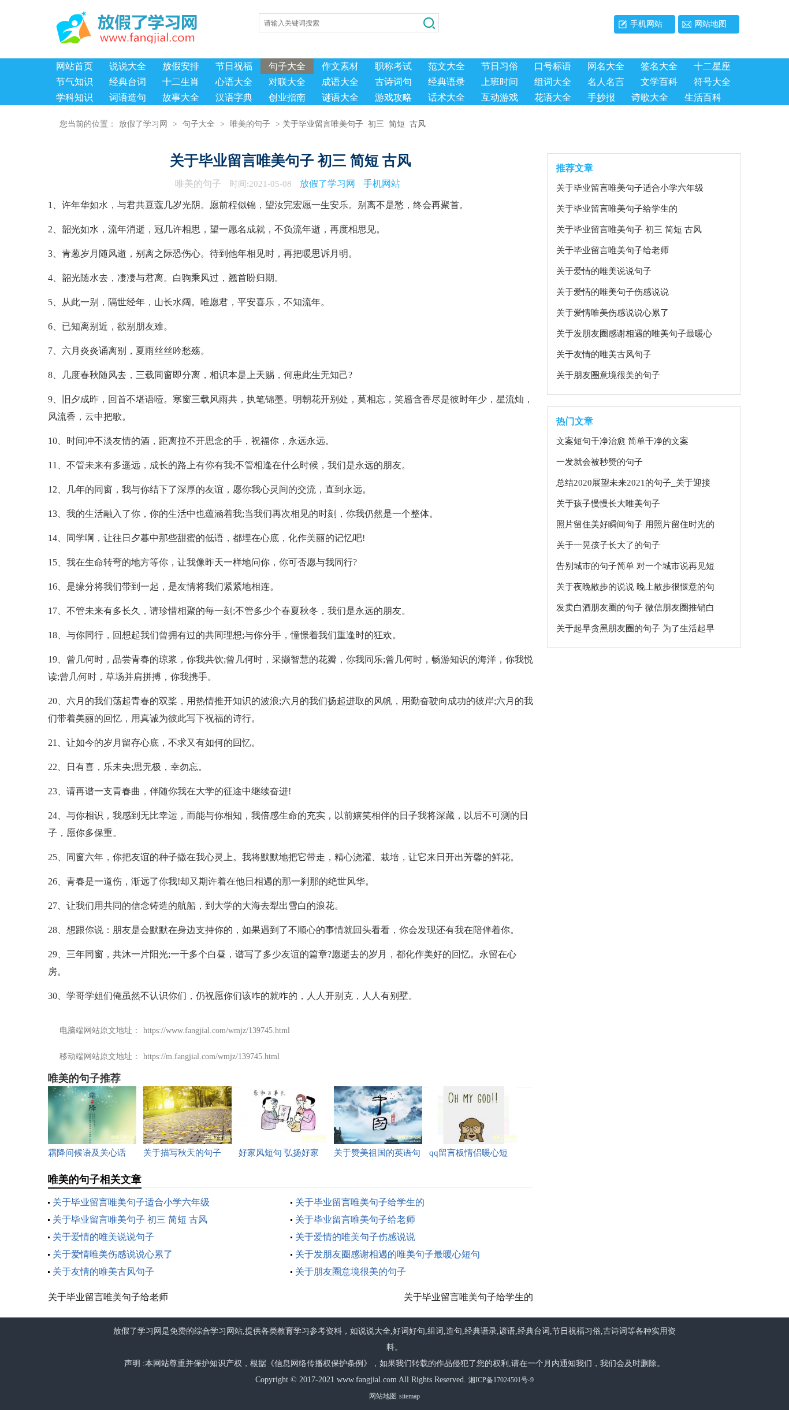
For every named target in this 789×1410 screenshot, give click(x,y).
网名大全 (605, 66)
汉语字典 (233, 97)
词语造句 (127, 97)
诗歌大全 (649, 97)
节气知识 (74, 82)
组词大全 (552, 82)
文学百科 (659, 82)
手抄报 (601, 97)
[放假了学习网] (82, 24)
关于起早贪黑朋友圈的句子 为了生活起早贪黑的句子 (635, 629)
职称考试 (393, 66)
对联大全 (287, 82)
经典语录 (446, 82)
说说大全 (127, 66)
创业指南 (287, 97)
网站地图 (710, 24)
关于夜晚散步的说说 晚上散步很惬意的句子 (635, 587)
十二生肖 (180, 82)
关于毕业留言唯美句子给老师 (355, 1219)
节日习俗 (499, 66)
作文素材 (340, 66)
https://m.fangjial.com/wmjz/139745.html (211, 1056)
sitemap (409, 1396)
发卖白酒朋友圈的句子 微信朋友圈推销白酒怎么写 (635, 608)
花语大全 (552, 97)
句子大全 (287, 66)
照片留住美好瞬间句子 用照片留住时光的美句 (635, 525)
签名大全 (659, 66)
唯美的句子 (250, 124)
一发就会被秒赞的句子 (599, 462)
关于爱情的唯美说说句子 (103, 1237)
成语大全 (340, 82)
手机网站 (646, 24)
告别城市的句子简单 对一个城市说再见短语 (635, 566)
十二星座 (712, 66)
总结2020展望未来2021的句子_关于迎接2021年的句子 (633, 483)
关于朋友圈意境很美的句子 (350, 1271)
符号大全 (712, 82)
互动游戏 (499, 97)
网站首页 (74, 66)
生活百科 (702, 97)
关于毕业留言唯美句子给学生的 (360, 1202)
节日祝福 (233, 66)
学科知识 (74, 97)
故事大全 (180, 97)
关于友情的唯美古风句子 (103, 1271)
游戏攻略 (393, 97)
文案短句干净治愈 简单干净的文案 (622, 441)
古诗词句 (393, 82)
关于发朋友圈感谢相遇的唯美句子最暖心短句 (387, 1254)
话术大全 (446, 97)
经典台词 (127, 82)
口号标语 (552, 66)
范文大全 (446, 66)
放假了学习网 (143, 124)
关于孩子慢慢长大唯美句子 (608, 503)
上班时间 (499, 82)
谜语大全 (340, 97)
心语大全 (233, 82)
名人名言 (605, 82)
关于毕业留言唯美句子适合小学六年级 (131, 1202)
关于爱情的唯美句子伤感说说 (355, 1237)
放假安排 (180, 66)
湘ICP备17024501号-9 (501, 1380)
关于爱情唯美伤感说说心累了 (113, 1254)
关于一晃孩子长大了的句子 (608, 545)
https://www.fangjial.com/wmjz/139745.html (216, 1030)
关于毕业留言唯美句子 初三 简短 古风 (130, 1219)
